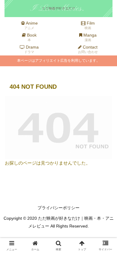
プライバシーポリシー (59, 207)
